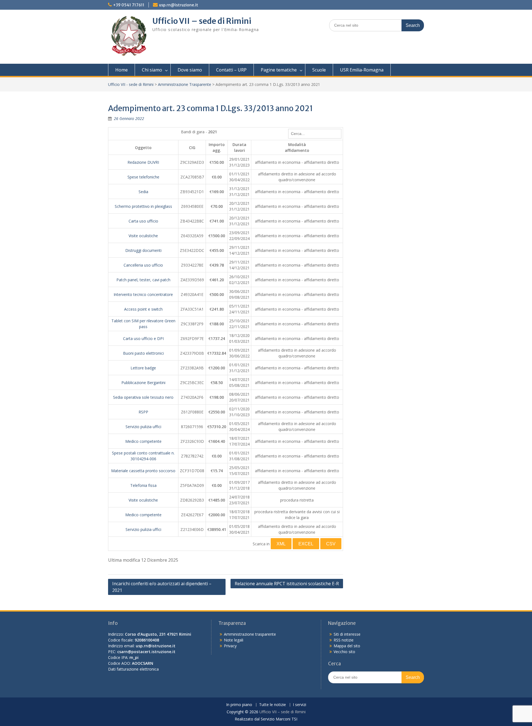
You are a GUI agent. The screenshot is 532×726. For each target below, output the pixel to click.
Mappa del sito (347, 645)
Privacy (230, 645)
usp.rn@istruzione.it (178, 4)
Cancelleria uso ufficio (143, 265)
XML (281, 543)
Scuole (319, 70)
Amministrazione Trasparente (184, 84)
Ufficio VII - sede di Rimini (131, 84)
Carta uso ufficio (143, 221)
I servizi (299, 705)
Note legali (233, 640)
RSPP (143, 412)
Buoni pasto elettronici (143, 353)
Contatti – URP (231, 70)
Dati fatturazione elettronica (133, 669)
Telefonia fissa (143, 485)
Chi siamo (152, 70)
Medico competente (143, 441)
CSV (331, 543)
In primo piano (239, 705)
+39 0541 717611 (128, 4)
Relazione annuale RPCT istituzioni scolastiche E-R (287, 584)
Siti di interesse (347, 634)
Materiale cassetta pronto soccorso (143, 470)
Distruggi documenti (143, 250)
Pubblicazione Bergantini (143, 382)
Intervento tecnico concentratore (143, 294)
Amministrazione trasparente (250, 634)
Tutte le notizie (272, 705)
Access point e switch (143, 309)
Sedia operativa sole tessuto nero (143, 397)
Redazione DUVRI (143, 162)
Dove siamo (190, 70)
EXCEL (305, 543)
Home (121, 70)
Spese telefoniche (143, 177)
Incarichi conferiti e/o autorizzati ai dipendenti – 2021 (161, 587)
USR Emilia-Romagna (361, 70)
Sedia (143, 191)
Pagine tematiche (279, 70)
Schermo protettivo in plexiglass (143, 206)
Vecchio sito (344, 651)
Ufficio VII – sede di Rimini (201, 21)
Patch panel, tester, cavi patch (143, 279)
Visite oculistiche (143, 235)
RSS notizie (344, 640)
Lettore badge (143, 367)
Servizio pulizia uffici (143, 426)
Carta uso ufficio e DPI (143, 338)
